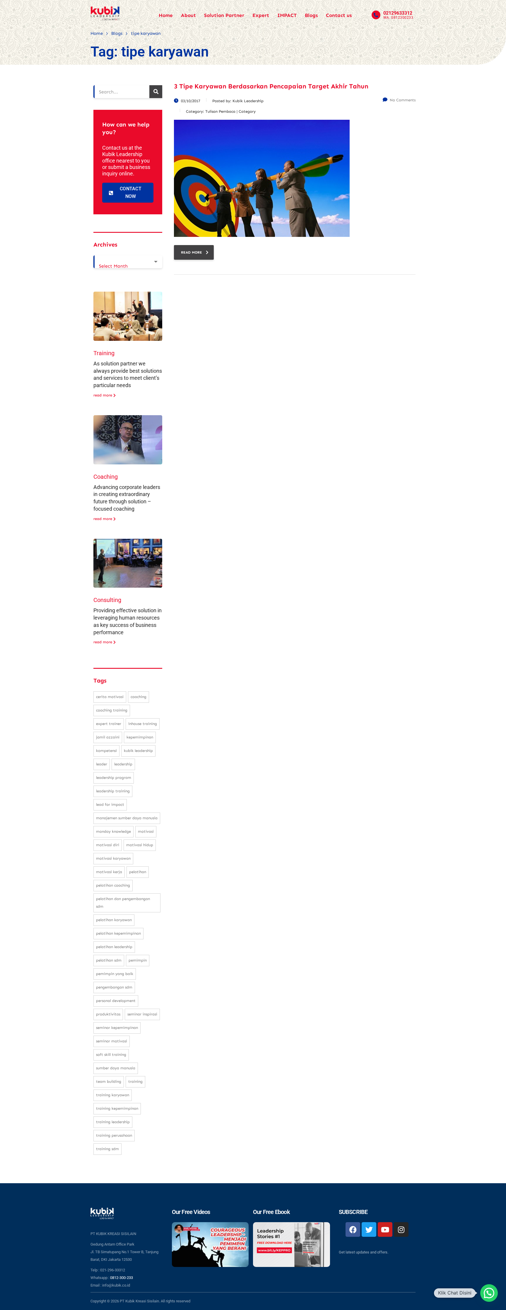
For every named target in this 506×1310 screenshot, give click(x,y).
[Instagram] (401, 1229)
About (188, 15)
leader (101, 764)
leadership (123, 764)
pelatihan (137, 872)
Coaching (105, 476)
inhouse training (142, 723)
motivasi (146, 831)
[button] (489, 1293)
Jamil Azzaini (107, 737)
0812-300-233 (121, 1277)
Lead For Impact (110, 804)
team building (108, 1081)
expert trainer (108, 723)
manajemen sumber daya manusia (127, 818)
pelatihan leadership (114, 947)
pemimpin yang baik (114, 974)
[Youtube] (385, 1229)
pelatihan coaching (113, 885)
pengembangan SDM (114, 987)
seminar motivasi (111, 1041)
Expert (260, 15)
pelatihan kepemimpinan (118, 933)
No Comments (403, 100)
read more (191, 252)
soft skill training (111, 1054)
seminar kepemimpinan (117, 1027)
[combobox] (127, 261)
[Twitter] (369, 1229)
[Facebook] (353, 1229)
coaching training (111, 710)
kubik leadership (138, 750)
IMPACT (287, 15)
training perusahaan (114, 1135)
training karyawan (112, 1095)
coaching (138, 697)
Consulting (107, 599)
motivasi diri (107, 845)
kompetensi (106, 750)
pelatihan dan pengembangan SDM (123, 903)
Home (166, 15)
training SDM (107, 1149)
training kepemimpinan (117, 1108)
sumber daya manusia (115, 1068)
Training (103, 353)
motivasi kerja (109, 872)
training (135, 1081)
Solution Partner (224, 15)
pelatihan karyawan (114, 920)
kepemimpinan (139, 737)
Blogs (311, 15)
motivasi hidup (139, 845)
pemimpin (138, 960)
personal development (116, 1000)
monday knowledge (113, 831)
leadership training (113, 791)
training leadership (113, 1122)
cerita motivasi (110, 697)
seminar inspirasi (142, 1014)
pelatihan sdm (109, 960)
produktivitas (108, 1014)
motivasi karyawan (113, 858)
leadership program (113, 777)
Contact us (339, 15)
